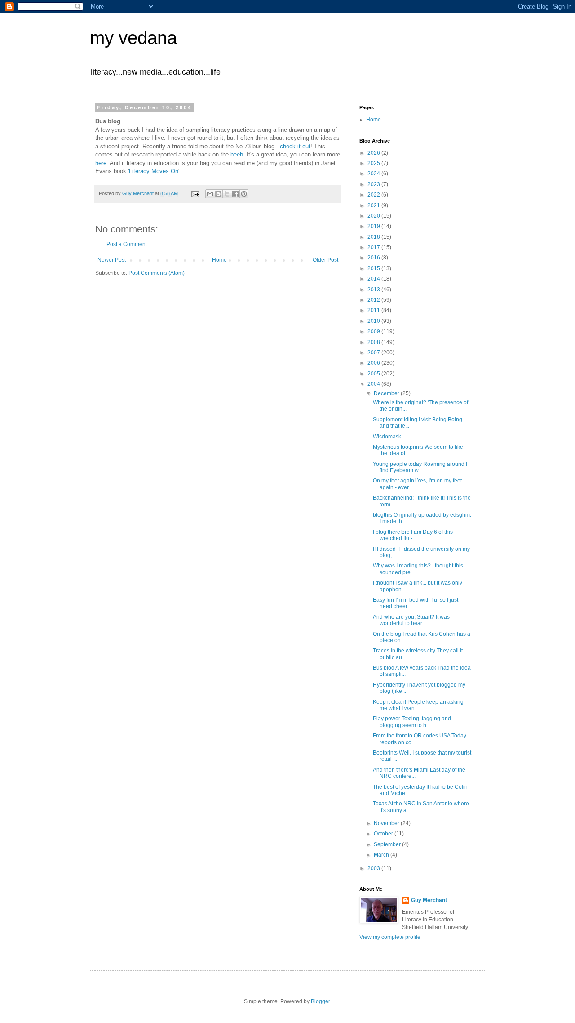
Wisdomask (387, 436)
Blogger (320, 1001)
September (388, 844)
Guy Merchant (429, 900)
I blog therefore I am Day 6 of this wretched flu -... (413, 535)
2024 (374, 173)
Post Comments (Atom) (156, 273)
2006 (374, 363)
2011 (374, 310)
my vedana (133, 38)
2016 (374, 258)
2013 (374, 289)
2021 (374, 205)
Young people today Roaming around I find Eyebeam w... (420, 467)
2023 (374, 184)
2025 (374, 163)
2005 (374, 374)
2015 (374, 268)
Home (219, 260)
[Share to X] (226, 193)
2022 (374, 195)
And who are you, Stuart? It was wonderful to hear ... (411, 620)
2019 (374, 226)
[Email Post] (195, 193)
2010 (374, 321)
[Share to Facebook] (235, 193)
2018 (374, 237)
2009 (374, 331)
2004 (374, 384)
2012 (374, 300)
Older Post (325, 260)
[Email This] (209, 193)
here (100, 163)
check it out (295, 146)
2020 (374, 216)
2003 (374, 868)
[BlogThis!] (218, 193)
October (384, 834)
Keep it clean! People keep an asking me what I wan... (418, 705)
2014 (374, 279)
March (382, 855)
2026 (374, 153)
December (387, 393)
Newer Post (111, 260)
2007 (374, 352)
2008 (374, 342)
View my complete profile (389, 937)
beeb (236, 154)
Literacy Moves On (153, 171)
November (387, 823)
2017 (374, 247)
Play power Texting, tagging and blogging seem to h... (412, 721)
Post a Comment (126, 244)
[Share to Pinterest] (243, 193)
